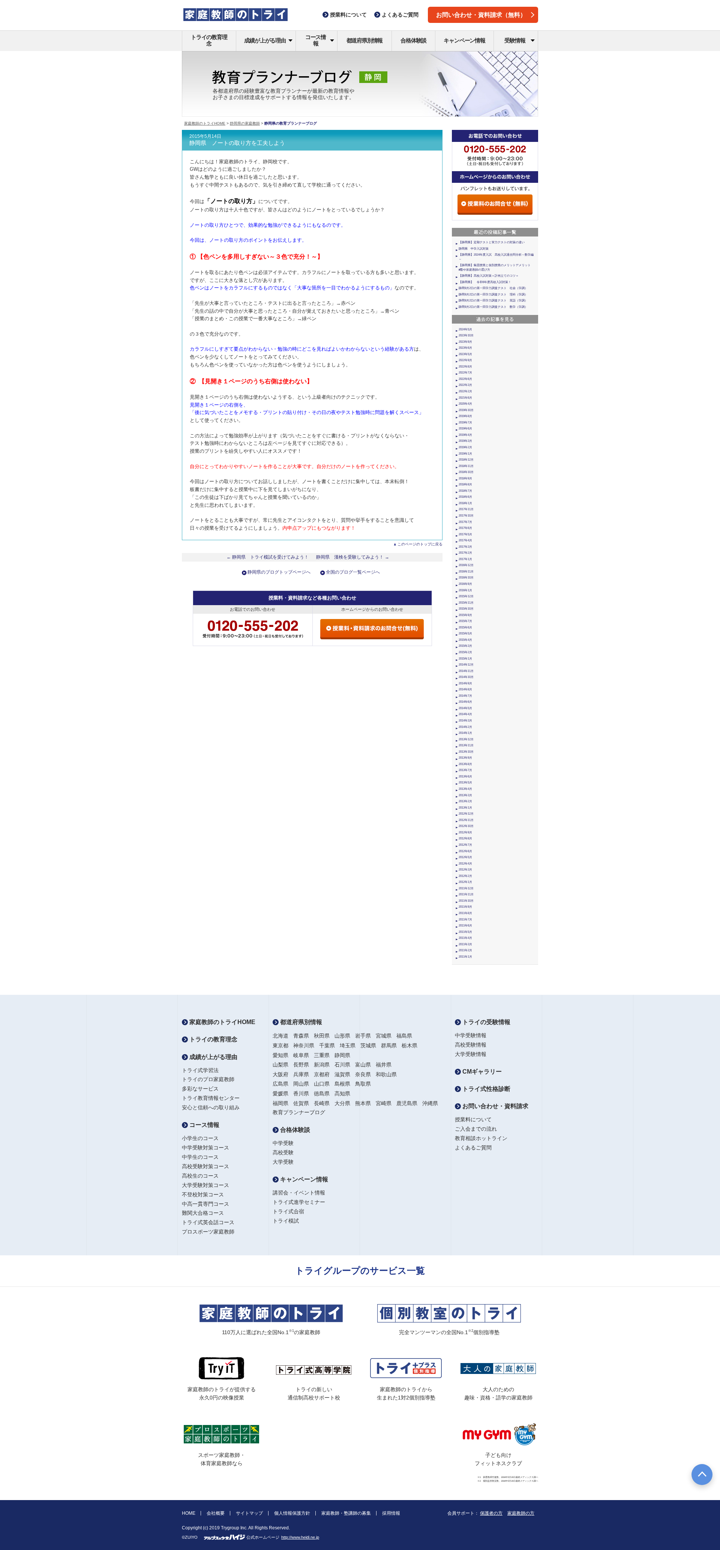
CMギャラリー (481, 1071)
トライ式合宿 (288, 1211)
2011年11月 (466, 894)
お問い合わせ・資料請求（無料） (481, 15)
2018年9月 (465, 478)
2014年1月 (465, 733)
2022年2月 (465, 391)
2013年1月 (465, 807)
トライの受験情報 (485, 1022)
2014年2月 (465, 727)
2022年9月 (465, 360)
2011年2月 (465, 950)
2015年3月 (465, 646)
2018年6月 (465, 497)
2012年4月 (465, 863)
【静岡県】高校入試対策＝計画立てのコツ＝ (489, 275)
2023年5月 (465, 354)
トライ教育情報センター (211, 1098)
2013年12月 (466, 739)
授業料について (473, 1119)
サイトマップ (249, 1513)
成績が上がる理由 (264, 40)
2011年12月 (466, 888)
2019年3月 (465, 441)
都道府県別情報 (364, 40)
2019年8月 (465, 416)
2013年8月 (465, 764)
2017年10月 (466, 515)
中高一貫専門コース (205, 1204)
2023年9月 (465, 341)
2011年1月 (465, 956)
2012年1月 (465, 882)
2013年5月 (465, 782)
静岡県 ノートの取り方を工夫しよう (237, 143)
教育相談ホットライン (481, 1138)
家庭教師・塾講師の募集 (346, 1513)
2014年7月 (465, 695)
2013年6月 (465, 776)
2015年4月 (465, 640)
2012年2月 (465, 876)
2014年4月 (465, 714)
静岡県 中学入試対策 (474, 248)
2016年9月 (465, 584)
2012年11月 (466, 820)
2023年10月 (466, 335)
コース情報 (315, 40)
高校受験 (283, 1152)
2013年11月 (466, 745)
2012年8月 (465, 838)
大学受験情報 (470, 1054)
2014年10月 (466, 677)
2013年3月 (465, 795)
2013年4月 (465, 789)
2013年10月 (466, 751)
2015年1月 (465, 658)
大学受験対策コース (205, 1185)
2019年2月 (465, 447)
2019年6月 (465, 428)
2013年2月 (465, 801)
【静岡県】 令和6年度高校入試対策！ (485, 282)
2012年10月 (466, 826)
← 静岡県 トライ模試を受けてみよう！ (267, 557)
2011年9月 (465, 906)
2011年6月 (465, 925)
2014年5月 (465, 708)
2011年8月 (465, 913)
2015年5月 (465, 633)
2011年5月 (465, 932)
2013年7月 (465, 770)
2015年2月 (465, 652)
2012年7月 (465, 845)
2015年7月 (465, 621)
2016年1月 (465, 590)
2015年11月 (466, 602)
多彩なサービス (200, 1089)
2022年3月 (465, 385)
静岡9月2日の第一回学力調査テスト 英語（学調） (493, 300)
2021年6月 (465, 397)
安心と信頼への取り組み (211, 1107)
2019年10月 (466, 410)
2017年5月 (465, 534)
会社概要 (216, 1513)
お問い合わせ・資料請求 (494, 1106)
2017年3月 (465, 546)
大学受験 (283, 1162)
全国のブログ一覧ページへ (353, 572)
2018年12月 (466, 459)
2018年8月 (465, 484)
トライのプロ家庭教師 (208, 1079)
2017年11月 (466, 509)
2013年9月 (465, 757)
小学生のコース (200, 1138)
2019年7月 (465, 422)
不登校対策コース (203, 1194)
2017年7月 (465, 522)
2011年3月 (465, 944)
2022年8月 (465, 366)
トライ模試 (286, 1221)
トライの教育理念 (209, 40)
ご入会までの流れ (476, 1129)
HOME (188, 1513)
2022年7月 (465, 372)
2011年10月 (466, 900)
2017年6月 (465, 528)
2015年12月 (466, 596)
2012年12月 (466, 813)
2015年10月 (466, 608)
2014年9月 (465, 683)
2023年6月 (465, 347)
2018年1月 (465, 503)
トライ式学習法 (200, 1070)
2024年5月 (465, 329)
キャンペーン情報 (464, 40)
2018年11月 (466, 466)
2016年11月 (466, 571)
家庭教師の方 (520, 1513)
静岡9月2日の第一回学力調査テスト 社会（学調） (493, 288)
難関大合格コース (203, 1213)
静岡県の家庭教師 (245, 123)
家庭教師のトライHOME (204, 123)
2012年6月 (465, 851)
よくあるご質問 (473, 1148)
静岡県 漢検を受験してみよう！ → (352, 557)
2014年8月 (465, 689)
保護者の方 (491, 1513)
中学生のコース (200, 1157)
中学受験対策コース (205, 1148)
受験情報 (514, 40)
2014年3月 (465, 720)
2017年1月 (465, 559)
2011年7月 (465, 919)
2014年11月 (466, 671)
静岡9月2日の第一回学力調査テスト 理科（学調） (493, 294)
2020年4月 (465, 403)
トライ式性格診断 (485, 1089)
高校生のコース (200, 1176)
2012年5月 (465, 857)
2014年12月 (466, 664)
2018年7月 (465, 491)
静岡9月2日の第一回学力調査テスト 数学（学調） (493, 307)
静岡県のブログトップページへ (279, 572)
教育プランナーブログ (299, 1112)
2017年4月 (465, 540)
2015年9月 (465, 615)
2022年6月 (465, 379)
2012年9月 (465, 832)
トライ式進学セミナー (299, 1202)
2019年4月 (465, 435)
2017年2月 (465, 552)
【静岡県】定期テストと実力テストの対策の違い (492, 242)
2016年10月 (466, 577)
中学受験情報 (470, 1035)
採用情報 (391, 1513)
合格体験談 (413, 40)
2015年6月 (465, 627)
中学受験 (283, 1143)
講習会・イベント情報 (299, 1193)
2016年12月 (466, 565)
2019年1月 (465, 453)
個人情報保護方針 (292, 1513)
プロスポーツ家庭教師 (208, 1232)
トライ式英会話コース (208, 1222)
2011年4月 (465, 938)
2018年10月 (466, 472)
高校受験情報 (470, 1045)
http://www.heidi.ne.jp (300, 1537)
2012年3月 (465, 869)
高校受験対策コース (205, 1166)
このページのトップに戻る (420, 544)
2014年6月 (465, 701)
